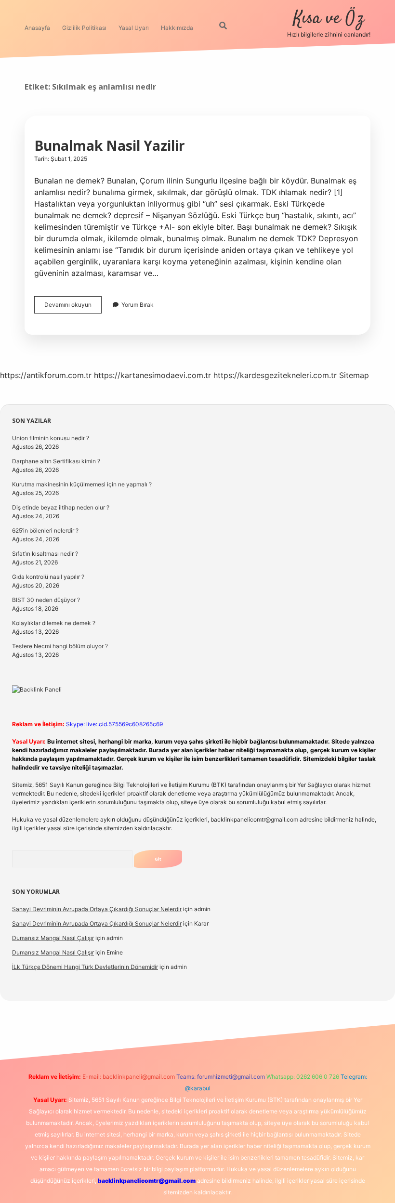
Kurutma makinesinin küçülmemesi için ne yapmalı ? (82, 484)
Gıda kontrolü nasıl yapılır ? (48, 576)
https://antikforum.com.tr (46, 375)
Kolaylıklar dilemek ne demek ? (53, 623)
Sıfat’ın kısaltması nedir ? (45, 553)
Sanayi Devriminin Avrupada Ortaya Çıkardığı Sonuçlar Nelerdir (97, 909)
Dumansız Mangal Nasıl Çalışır (53, 937)
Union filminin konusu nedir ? (50, 438)
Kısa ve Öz (328, 18)
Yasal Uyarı (133, 27)
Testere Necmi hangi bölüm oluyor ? (60, 646)
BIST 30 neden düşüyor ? (46, 599)
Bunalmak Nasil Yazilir (109, 145)
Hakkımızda (177, 27)
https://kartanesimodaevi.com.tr (152, 375)
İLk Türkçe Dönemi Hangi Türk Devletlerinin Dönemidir (85, 966)
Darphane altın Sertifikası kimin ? (56, 461)
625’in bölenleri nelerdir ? (45, 530)
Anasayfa (37, 27)
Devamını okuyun (73, 307)
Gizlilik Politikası (84, 27)
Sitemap (354, 375)
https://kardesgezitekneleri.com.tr (275, 375)
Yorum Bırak (137, 304)
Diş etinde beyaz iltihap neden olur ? (60, 507)
